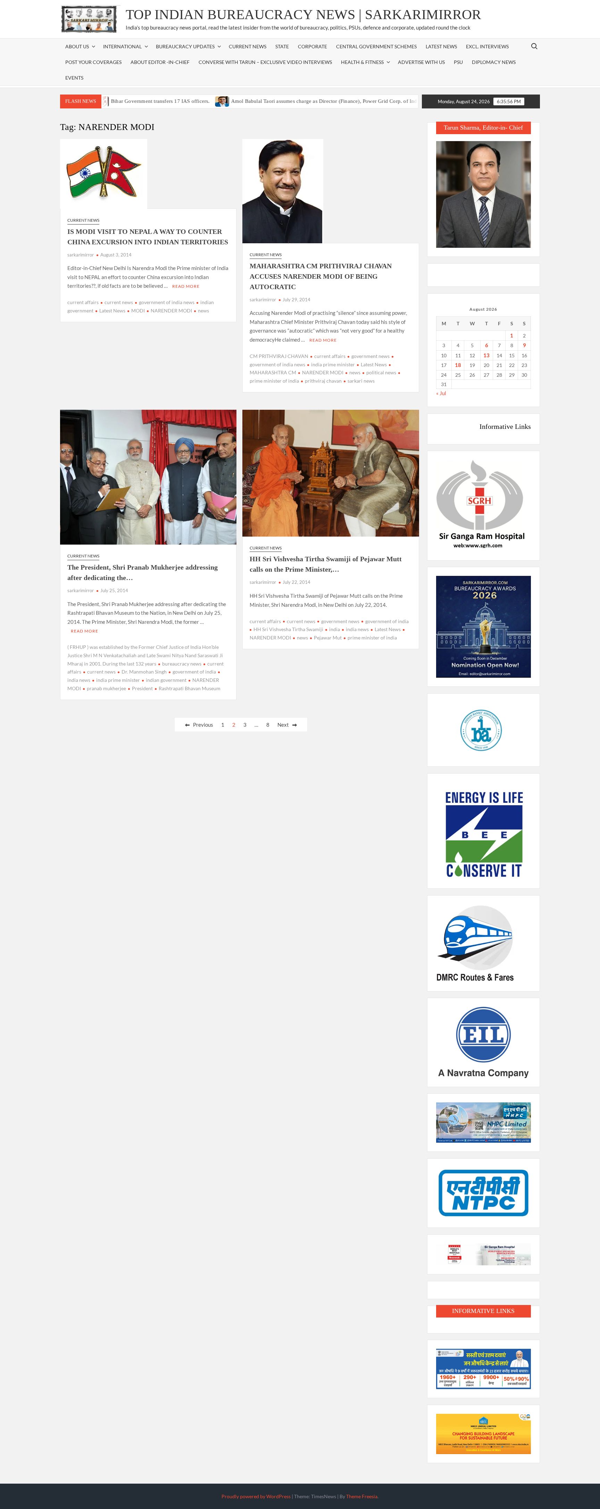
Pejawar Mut (328, 638)
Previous (203, 724)
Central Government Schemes (376, 46)
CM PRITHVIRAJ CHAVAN (279, 356)
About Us (77, 46)
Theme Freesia (361, 1496)
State (282, 46)
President (142, 688)
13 (486, 355)
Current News (247, 46)
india (334, 629)
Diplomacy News (494, 62)
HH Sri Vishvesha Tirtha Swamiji (288, 629)
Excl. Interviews (487, 46)
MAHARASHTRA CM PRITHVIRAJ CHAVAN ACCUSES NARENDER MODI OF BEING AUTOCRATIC (321, 276)
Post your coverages (93, 62)
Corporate (312, 46)
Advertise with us (421, 62)
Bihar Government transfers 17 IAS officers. (120, 101)
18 (458, 365)
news (203, 310)
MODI (138, 310)
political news (381, 372)
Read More (186, 286)
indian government (166, 680)
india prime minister (333, 364)
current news (119, 302)
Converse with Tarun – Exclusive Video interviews (265, 62)
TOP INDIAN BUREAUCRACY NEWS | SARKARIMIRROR (303, 14)
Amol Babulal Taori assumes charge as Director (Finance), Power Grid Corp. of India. (286, 101)
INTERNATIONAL (122, 46)
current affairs (83, 302)
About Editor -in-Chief (160, 62)
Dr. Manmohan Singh (144, 672)
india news (357, 629)
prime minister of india (372, 638)
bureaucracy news (181, 664)
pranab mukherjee (106, 688)
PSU (458, 62)
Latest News (441, 46)
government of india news (166, 302)
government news (370, 356)
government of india (194, 672)
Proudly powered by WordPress (256, 1496)
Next (283, 724)
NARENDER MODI (171, 310)
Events (74, 78)
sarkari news (361, 381)
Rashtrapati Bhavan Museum (189, 688)
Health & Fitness (362, 62)
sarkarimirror (80, 255)
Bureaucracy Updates (185, 46)
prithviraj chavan (323, 381)
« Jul (441, 393)
